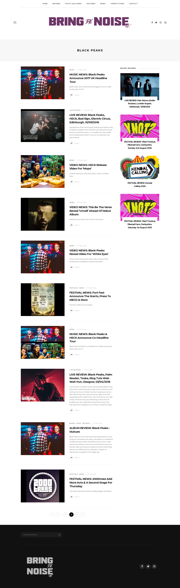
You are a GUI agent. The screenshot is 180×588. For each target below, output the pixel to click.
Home (45, 4)
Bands (72, 423)
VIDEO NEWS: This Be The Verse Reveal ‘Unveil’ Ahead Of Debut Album (90, 211)
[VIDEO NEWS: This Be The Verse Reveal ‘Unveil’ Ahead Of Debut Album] (43, 214)
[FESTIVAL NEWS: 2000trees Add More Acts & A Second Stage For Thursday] (43, 486)
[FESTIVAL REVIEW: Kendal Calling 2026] (139, 169)
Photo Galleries (73, 4)
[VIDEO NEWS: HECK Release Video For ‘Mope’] (43, 171)
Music (78, 423)
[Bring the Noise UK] (40, 566)
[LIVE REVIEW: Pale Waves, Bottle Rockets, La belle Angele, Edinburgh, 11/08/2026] (139, 86)
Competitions (117, 4)
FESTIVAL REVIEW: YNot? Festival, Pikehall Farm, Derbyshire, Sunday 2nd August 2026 (140, 145)
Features (91, 4)
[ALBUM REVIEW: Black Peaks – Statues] (43, 438)
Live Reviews (75, 110)
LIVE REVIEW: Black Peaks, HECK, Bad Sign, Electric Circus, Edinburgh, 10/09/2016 (90, 118)
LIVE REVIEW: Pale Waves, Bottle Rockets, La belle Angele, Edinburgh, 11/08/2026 (140, 103)
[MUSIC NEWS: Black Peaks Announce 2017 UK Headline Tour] (43, 83)
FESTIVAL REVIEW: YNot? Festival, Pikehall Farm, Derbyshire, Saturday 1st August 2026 (140, 224)
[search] (165, 22)
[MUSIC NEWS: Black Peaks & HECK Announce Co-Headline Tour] (43, 342)
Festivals (73, 288)
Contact (133, 4)
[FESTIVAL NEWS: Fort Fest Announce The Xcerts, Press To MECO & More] (43, 299)
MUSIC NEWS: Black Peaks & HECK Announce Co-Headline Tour (88, 337)
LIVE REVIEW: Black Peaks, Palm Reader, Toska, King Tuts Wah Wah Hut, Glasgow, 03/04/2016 (90, 378)
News (103, 4)
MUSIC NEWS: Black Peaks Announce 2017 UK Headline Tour (88, 78)
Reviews (56, 4)
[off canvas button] (14, 22)
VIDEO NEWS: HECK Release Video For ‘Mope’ (88, 166)
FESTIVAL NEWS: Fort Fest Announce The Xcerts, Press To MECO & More (90, 296)
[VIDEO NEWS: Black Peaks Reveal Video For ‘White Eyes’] (43, 257)
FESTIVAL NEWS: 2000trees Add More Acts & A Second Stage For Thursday (90, 482)
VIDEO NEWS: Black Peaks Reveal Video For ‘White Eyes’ (88, 252)
